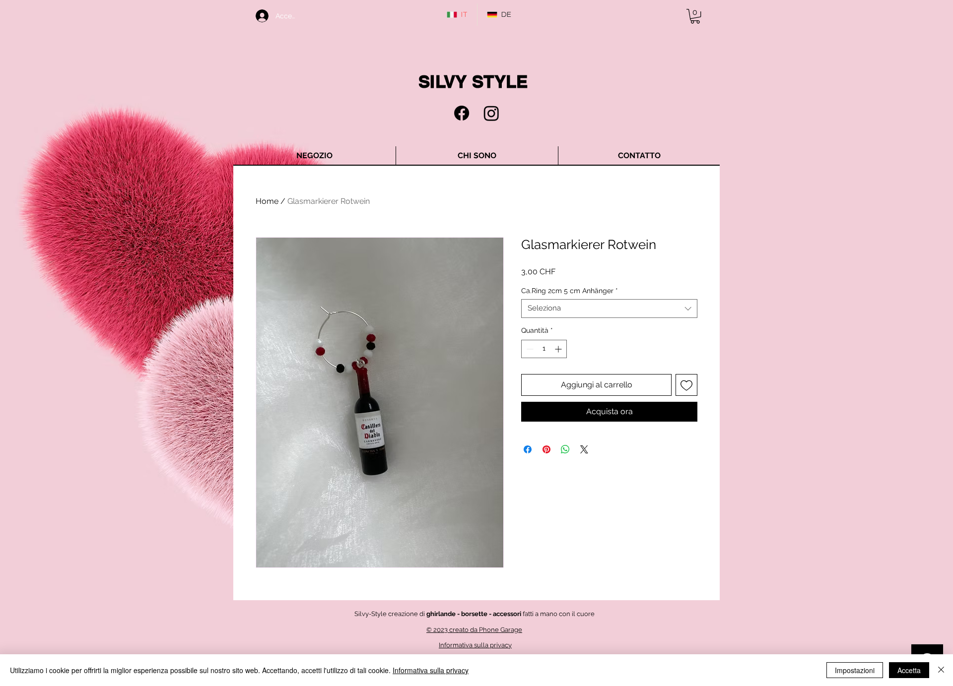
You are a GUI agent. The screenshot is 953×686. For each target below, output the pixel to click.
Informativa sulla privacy (431, 670)
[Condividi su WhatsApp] (565, 449)
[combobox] (609, 308)
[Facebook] (462, 113)
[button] (695, 16)
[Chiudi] (941, 670)
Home (267, 201)
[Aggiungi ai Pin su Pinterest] (546, 449)
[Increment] (559, 349)
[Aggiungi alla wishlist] (686, 385)
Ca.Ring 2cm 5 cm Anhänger (569, 291)
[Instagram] (491, 113)
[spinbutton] (544, 349)
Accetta (909, 670)
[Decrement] (529, 349)
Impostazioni (855, 670)
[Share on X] (584, 449)
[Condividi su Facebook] (528, 449)
